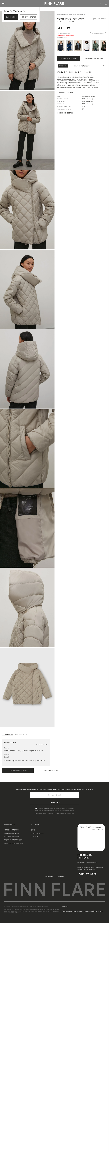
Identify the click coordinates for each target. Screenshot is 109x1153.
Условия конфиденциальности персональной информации (82, 911)
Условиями (71, 808)
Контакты (34, 836)
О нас (33, 830)
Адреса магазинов (11, 830)
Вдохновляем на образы (13, 843)
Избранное (101, 2)
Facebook (60, 876)
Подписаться (54, 802)
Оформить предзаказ (68, 58)
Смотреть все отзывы (18, 771)
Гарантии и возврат (11, 836)
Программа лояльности (13, 840)
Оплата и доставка (11, 833)
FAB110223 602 (98, 19)
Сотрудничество (37, 833)
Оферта (65, 906)
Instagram (48, 876)
